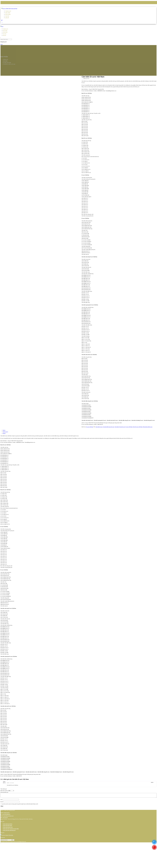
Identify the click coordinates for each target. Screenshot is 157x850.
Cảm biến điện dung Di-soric (108, 426)
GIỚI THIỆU (7, 12)
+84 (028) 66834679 (6, 814)
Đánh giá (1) (5, 431)
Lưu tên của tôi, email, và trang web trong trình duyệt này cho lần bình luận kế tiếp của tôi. (20, 804)
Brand (4, 433)
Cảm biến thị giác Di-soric (120, 426)
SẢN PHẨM (7, 14)
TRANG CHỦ (8, 11)
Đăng (2, 806)
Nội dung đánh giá (4, 792)
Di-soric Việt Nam (89, 426)
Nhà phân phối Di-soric (147, 426)
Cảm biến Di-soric (99, 426)
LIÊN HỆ (7, 17)
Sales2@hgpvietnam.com (11, 6)
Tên (1, 799)
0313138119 (5, 817)
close (1, 44)
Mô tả (4, 430)
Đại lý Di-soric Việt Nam (138, 426)
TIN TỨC (7, 16)
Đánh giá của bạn (4, 790)
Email (1, 801)
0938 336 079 (8, 4)
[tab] (80, 430)
